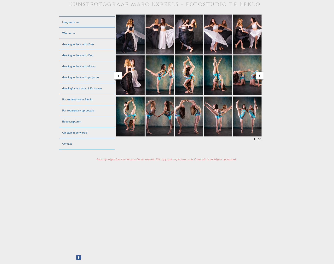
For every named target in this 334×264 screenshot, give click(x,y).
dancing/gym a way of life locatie (82, 88)
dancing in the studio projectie (80, 77)
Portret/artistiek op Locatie (78, 110)
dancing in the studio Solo (78, 44)
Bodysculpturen (71, 121)
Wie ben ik (68, 33)
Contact (67, 143)
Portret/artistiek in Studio (77, 99)
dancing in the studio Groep (79, 66)
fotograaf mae (70, 22)
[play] (255, 139)
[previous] (118, 75)
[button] (130, 34)
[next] (259, 75)
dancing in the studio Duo (77, 55)
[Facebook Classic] (78, 257)
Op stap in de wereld (75, 132)
